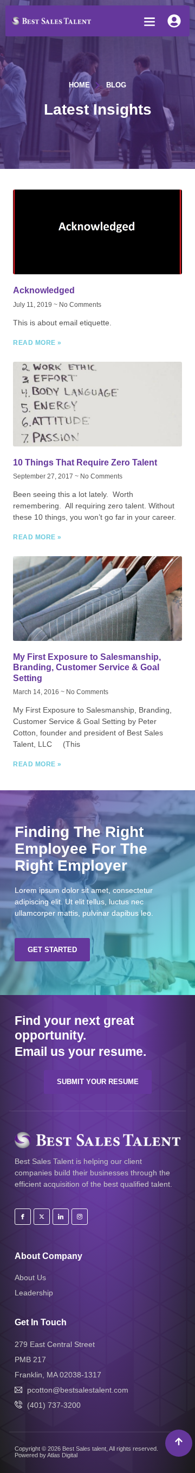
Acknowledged (44, 290)
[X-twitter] (42, 1216)
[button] (149, 21)
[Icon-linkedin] (61, 1216)
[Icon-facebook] (23, 1216)
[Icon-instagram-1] (80, 1216)
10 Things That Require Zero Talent (85, 462)
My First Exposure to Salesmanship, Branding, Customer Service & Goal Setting (87, 667)
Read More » (37, 343)
